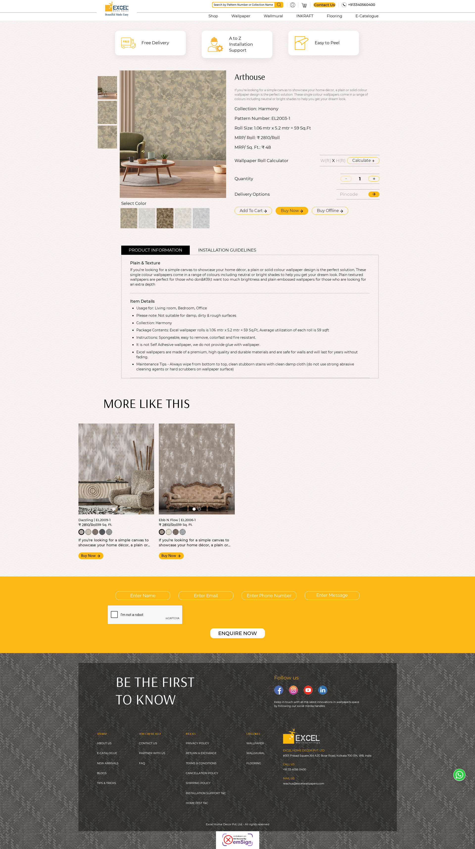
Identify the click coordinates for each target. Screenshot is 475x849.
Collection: (246, 109)
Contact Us (324, 4)
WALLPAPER (255, 743)
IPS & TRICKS (107, 783)
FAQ (142, 763)
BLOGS (102, 773)
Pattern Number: (252, 118)
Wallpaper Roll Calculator (261, 161)
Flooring (334, 16)
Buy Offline (328, 210)
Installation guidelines (227, 250)
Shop (213, 16)
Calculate (362, 160)
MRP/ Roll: (245, 138)
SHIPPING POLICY (198, 783)
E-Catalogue (367, 16)
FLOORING (253, 763)
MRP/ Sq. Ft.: (248, 147)
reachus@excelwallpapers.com (303, 783)
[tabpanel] (116, 469)
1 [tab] (113, 509)
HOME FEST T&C (197, 803)
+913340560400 (361, 4)
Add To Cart (252, 210)
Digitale (261, 836)
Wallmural (273, 16)
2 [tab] (118, 509)
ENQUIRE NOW (237, 633)
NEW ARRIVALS (108, 763)
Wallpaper (240, 16)
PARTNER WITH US (152, 753)
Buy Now (290, 210)
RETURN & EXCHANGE (201, 753)
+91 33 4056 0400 (294, 769)
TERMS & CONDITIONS (201, 763)
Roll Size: (244, 128)
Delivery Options (252, 194)
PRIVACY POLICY (197, 743)
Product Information (155, 250)
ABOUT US (104, 743)
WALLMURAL (255, 753)
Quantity (244, 179)
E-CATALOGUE (107, 753)
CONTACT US (148, 743)
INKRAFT (304, 16)
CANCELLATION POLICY (202, 773)
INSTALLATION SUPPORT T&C (206, 793)
